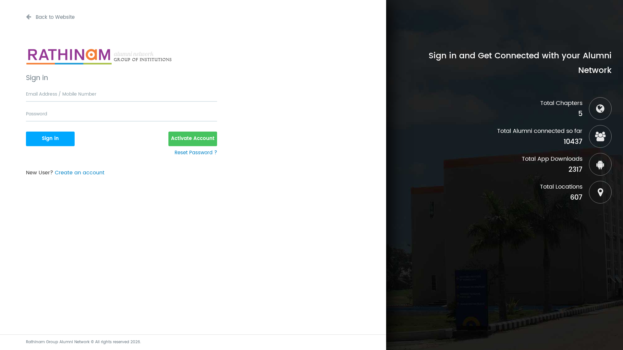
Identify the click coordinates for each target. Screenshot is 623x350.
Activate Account (192, 138)
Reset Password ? (196, 153)
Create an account (79, 173)
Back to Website (54, 17)
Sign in (50, 138)
